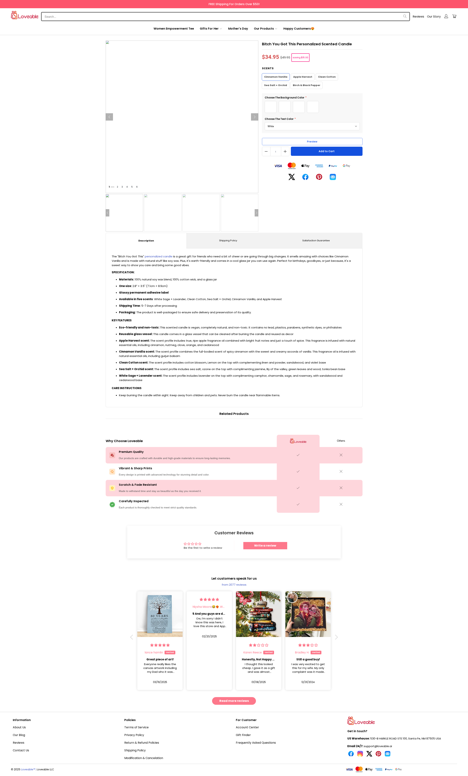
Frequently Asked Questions (256, 743)
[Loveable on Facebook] (351, 755)
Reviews (418, 16)
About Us (19, 727)
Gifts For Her (209, 28)
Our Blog (19, 735)
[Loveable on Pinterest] (378, 755)
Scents (268, 68)
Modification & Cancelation (143, 758)
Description (146, 240)
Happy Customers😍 (298, 28)
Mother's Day (238, 28)
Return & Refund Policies (141, 743)
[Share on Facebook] (305, 178)
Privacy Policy (134, 735)
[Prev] (109, 117)
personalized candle (158, 256)
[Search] (405, 16)
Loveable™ (28, 769)
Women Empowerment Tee (174, 28)
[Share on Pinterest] (319, 178)
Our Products (264, 28)
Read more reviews (234, 701)
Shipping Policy (228, 240)
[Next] (254, 117)
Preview (312, 141)
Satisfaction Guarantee (316, 240)
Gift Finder (243, 735)
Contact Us (21, 750)
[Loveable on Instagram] (360, 755)
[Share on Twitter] (292, 178)
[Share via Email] (333, 178)
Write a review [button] (265, 545)
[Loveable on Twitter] (369, 755)
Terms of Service (136, 727)
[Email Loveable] (387, 755)
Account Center (247, 727)
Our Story (434, 16)
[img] (160, 599)
